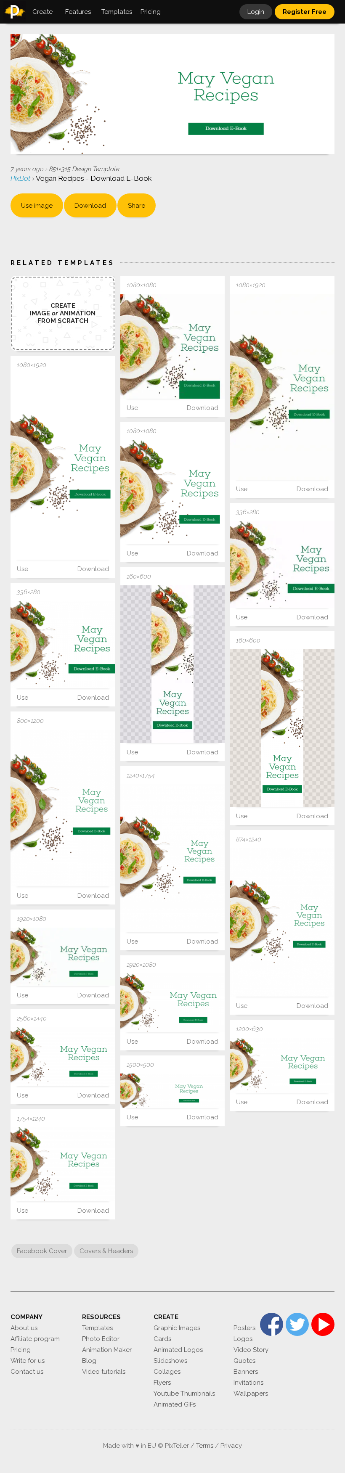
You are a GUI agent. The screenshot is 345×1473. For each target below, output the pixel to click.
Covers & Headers (106, 1251)
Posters (244, 1328)
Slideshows (170, 1361)
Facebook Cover (42, 1251)
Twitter (297, 1324)
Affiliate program (35, 1339)
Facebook (271, 1324)
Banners (246, 1371)
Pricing (21, 1350)
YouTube (322, 1324)
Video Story (251, 1350)
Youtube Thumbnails (184, 1393)
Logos (243, 1339)
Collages (167, 1371)
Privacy (231, 1445)
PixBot (21, 178)
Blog (89, 1361)
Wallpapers (251, 1393)
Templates (97, 1328)
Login (255, 12)
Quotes (244, 1361)
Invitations (248, 1382)
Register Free (304, 12)
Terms (204, 1445)
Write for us (28, 1361)
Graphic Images (177, 1328)
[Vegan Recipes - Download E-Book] (172, 346)
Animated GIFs (175, 1404)
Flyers (162, 1382)
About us (24, 1328)
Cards (162, 1339)
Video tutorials (103, 1371)
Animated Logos (178, 1350)
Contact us (27, 1371)
